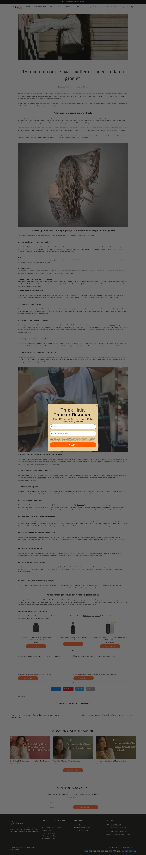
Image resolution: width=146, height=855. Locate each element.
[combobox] (53, 433)
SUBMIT (73, 444)
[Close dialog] (96, 406)
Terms (92, 440)
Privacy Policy (87, 440)
